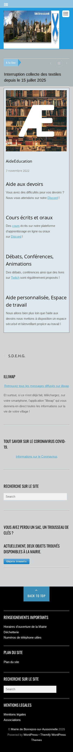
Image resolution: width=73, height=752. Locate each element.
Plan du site (11, 662)
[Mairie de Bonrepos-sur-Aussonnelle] (31, 46)
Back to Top (37, 595)
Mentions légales (15, 714)
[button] (50, 63)
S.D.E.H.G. (14, 356)
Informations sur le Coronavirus (36, 456)
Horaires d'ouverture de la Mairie (25, 627)
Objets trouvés (16, 561)
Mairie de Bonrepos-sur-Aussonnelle (34, 729)
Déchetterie (11, 632)
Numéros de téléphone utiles (22, 637)
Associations (12, 720)
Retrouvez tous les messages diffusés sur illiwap (36, 386)
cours (16, 226)
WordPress (31, 734)
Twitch (15, 278)
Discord (52, 198)
